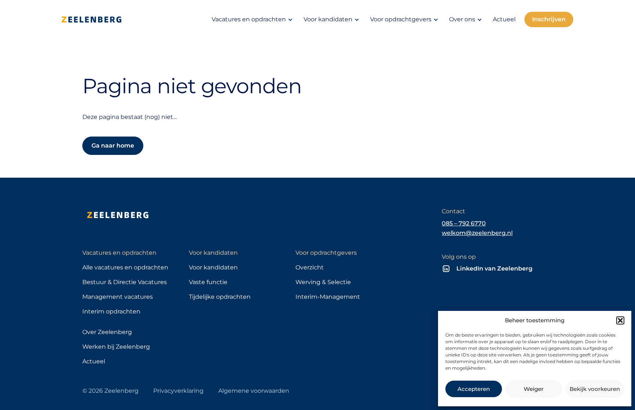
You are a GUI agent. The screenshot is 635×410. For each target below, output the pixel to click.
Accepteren (474, 388)
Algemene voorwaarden (253, 390)
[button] (620, 320)
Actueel (504, 19)
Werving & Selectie (323, 282)
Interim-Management (327, 296)
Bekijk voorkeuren (595, 388)
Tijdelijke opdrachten (220, 296)
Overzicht (309, 267)
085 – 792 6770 (464, 223)
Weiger (533, 388)
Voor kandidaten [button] (328, 19)
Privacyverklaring (178, 390)
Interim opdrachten (111, 311)
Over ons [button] (462, 19)
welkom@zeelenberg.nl (477, 232)
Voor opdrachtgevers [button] (400, 19)
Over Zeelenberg (107, 332)
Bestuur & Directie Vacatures (124, 282)
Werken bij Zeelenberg (116, 346)
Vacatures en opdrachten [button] (249, 19)
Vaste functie (208, 282)
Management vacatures (117, 296)
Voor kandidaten (213, 267)
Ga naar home (113, 145)
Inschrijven (549, 19)
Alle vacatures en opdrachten (125, 267)
